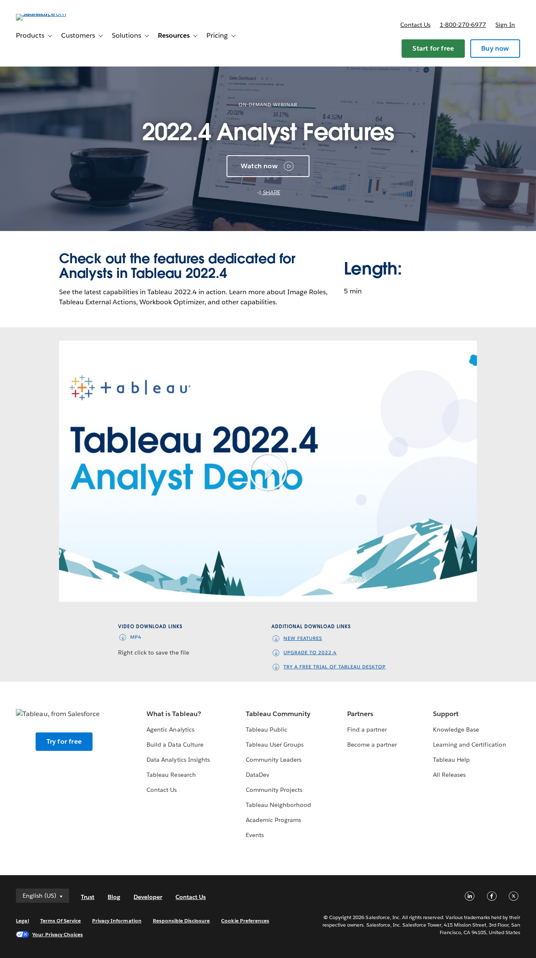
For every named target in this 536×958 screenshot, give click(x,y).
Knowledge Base (456, 729)
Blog (114, 897)
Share (271, 192)
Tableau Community (278, 713)
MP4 (136, 637)
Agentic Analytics (170, 729)
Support (446, 713)
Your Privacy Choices (57, 934)
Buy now (495, 48)
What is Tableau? (174, 713)
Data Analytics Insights (178, 759)
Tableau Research (171, 774)
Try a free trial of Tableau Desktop (334, 667)
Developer (148, 897)
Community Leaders (274, 759)
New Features (302, 638)
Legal (22, 920)
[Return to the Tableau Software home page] (47, 13)
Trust (87, 897)
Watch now (259, 166)
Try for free (64, 741)
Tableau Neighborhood (278, 805)
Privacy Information (117, 920)
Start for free (433, 48)
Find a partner (367, 729)
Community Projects (274, 790)
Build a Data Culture (175, 744)
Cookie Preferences (245, 920)
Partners (360, 713)
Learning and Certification (469, 744)
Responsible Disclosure (181, 920)
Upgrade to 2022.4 (310, 653)
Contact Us (162, 790)
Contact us (415, 24)
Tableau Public (266, 729)
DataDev (257, 774)
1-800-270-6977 (463, 24)
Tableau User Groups (275, 744)
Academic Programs (273, 820)
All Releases (449, 774)
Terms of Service (60, 920)
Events (255, 835)
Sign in (505, 24)
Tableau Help (451, 759)
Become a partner (372, 744)
